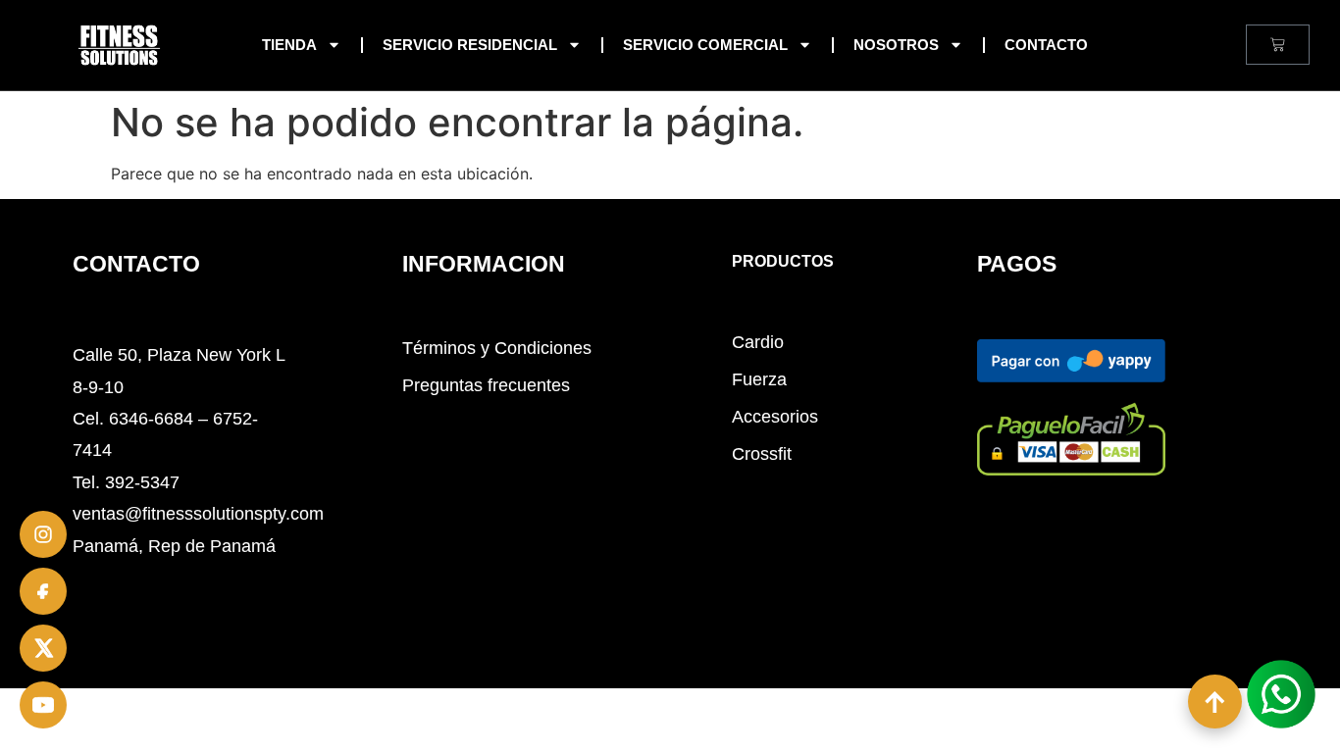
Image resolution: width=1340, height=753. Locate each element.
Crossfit (762, 454)
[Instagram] (43, 534)
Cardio (758, 342)
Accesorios (775, 417)
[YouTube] (43, 704)
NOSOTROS (896, 44)
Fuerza (759, 379)
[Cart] (1278, 45)
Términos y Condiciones (497, 348)
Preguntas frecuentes (486, 385)
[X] (43, 648)
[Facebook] (43, 591)
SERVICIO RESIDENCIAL (470, 44)
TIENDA (289, 44)
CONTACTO (1046, 44)
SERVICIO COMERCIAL (705, 44)
